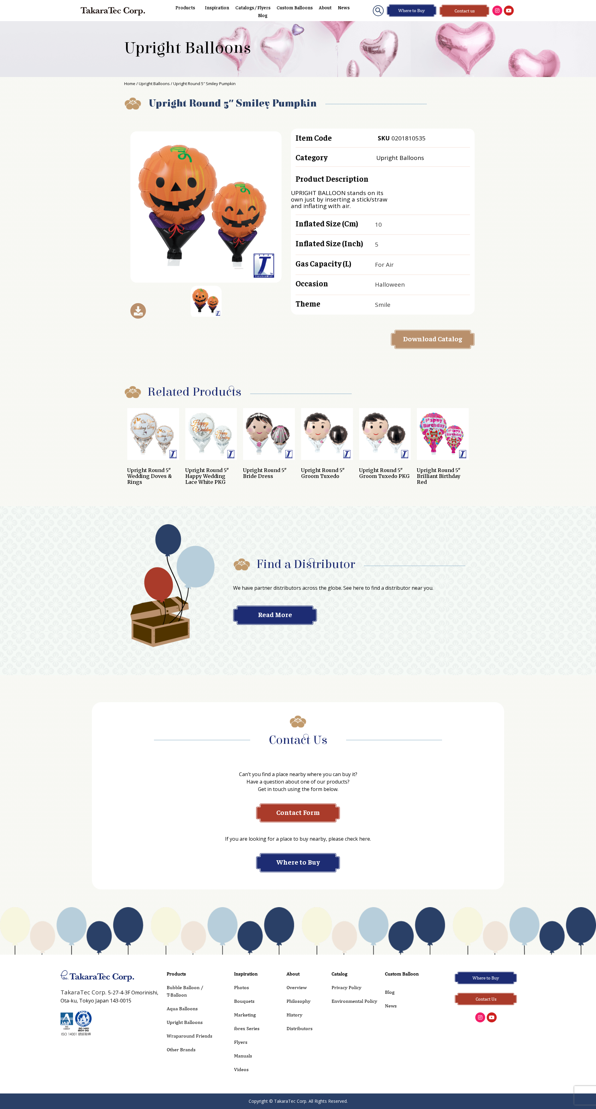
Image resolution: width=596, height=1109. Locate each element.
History (294, 1015)
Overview (297, 987)
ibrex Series (247, 1028)
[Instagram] (497, 11)
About (325, 7)
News (344, 7)
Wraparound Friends (189, 1036)
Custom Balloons (295, 7)
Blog (262, 15)
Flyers (240, 1042)
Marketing (245, 1015)
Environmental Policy (354, 1001)
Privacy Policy (346, 987)
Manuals (243, 1056)
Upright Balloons (187, 48)
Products (185, 7)
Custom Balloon (402, 974)
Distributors (300, 1028)
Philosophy (298, 1001)
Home (129, 83)
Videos (241, 1069)
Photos (241, 987)
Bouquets (244, 1001)
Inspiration (217, 7)
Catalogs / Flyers (252, 7)
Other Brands (181, 1049)
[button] (378, 10)
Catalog (339, 974)
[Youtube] (509, 11)
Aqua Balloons (182, 1008)
